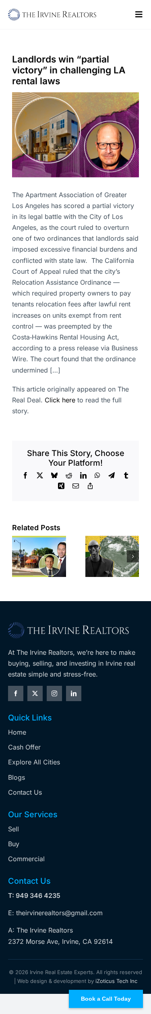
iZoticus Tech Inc (116, 981)
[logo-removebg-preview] (68, 624)
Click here (60, 400)
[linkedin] (73, 693)
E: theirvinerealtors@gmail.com (55, 913)
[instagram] (54, 693)
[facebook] (15, 693)
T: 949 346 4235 (34, 895)
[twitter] (35, 693)
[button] (18, 556)
